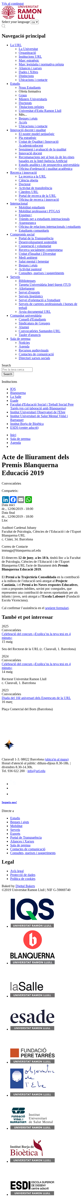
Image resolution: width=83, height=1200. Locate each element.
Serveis (15, 277)
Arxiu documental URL (35, 311)
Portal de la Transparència (36, 238)
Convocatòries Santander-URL (39, 331)
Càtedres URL (28, 192)
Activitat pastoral (30, 269)
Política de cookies (22, 879)
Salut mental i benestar (34, 261)
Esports (15, 833)
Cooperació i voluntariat (35, 246)
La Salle (15, 396)
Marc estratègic (29, 60)
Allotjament (26, 288)
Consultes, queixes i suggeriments (41, 273)
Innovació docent (30, 153)
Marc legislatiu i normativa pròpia (41, 64)
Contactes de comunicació (36, 354)
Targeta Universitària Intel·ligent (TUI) (45, 284)
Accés (23, 122)
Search (6, 365)
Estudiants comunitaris (34, 230)
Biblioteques (27, 281)
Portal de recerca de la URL (37, 196)
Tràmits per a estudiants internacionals (44, 219)
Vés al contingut (13, 3)
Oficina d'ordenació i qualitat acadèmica (45, 168)
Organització (27, 53)
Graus (23, 95)
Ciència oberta (28, 180)
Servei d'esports (29, 292)
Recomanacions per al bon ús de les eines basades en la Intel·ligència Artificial (46, 159)
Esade (14, 400)
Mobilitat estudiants (32, 207)
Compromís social (22, 234)
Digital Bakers (25, 886)
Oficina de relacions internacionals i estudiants (50, 226)
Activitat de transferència (35, 188)
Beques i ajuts (28, 118)
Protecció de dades (22, 875)
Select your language (16, 22)
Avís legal (17, 871)
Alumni (24, 327)
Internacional (19, 203)
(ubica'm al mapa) (57, 759)
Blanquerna (18, 393)
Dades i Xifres (28, 72)
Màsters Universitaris (33, 99)
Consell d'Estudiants (32, 319)
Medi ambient (28, 257)
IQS (13, 389)
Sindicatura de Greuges (34, 323)
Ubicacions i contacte (33, 80)
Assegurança (27, 223)
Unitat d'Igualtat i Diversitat (37, 254)
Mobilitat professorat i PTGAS (39, 211)
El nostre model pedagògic (36, 134)
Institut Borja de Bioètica (27, 424)
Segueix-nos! (9, 802)
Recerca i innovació (23, 172)
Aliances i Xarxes (22, 841)
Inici (13, 435)
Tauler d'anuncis (30, 335)
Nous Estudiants (30, 87)
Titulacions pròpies (31, 107)
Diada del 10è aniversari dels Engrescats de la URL (36, 698)
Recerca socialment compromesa (41, 250)
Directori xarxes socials (34, 358)
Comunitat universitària (26, 315)
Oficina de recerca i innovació (39, 199)
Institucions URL (30, 56)
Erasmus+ (25, 215)
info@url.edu (36, 771)
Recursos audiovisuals (34, 350)
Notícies (24, 342)
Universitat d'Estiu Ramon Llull (40, 111)
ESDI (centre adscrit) (24, 427)
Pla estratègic (27, 138)
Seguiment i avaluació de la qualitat (42, 149)
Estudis (15, 83)
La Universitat (28, 49)
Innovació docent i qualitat (28, 130)
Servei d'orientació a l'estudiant (39, 300)
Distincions (26, 76)
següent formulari (57, 608)
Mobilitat (16, 826)
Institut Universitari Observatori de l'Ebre (37, 412)
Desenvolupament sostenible (38, 242)
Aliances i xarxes (30, 68)
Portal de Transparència (26, 837)
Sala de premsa (20, 339)
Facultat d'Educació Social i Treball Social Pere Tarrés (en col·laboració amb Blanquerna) (42, 406)
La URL (16, 45)
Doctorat (24, 184)
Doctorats (25, 103)
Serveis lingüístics (31, 296)
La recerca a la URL (32, 176)
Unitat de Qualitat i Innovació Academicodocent (39, 143)
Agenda (24, 346)
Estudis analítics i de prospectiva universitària (49, 165)
